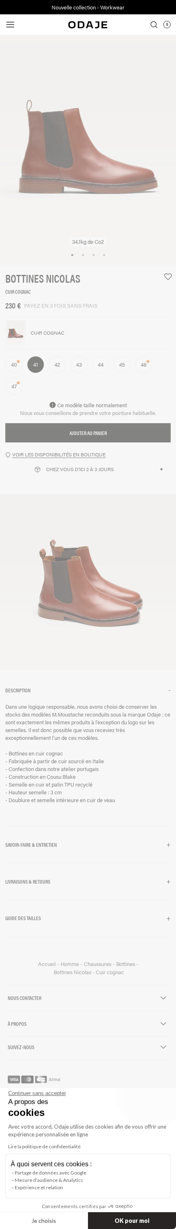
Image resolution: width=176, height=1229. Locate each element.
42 (57, 364)
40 (14, 364)
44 (101, 364)
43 (79, 364)
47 (14, 386)
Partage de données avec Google (50, 1173)
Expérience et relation (39, 1187)
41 (35, 364)
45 (122, 364)
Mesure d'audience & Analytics (49, 1180)
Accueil (47, 964)
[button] (88, 690)
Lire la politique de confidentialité (44, 1146)
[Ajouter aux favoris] (164, 277)
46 (144, 364)
